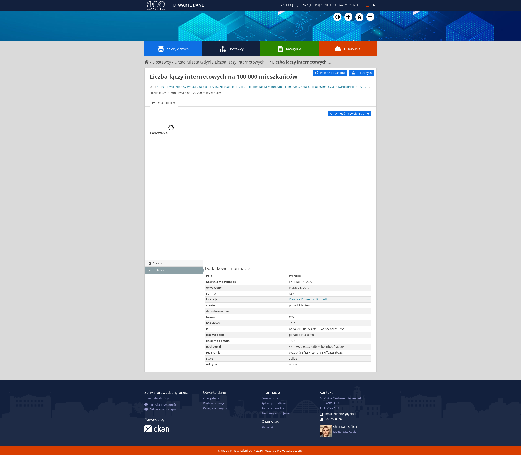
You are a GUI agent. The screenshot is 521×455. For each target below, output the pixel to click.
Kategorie (293, 49)
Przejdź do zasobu (332, 73)
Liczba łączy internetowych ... (242, 62)
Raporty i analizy (272, 408)
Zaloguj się (289, 5)
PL (367, 5)
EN (373, 5)
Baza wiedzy (269, 398)
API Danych (364, 73)
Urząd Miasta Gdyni (192, 62)
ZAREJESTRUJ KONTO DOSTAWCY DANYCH (330, 5)
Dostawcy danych (215, 403)
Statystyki (267, 427)
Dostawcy (236, 49)
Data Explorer (165, 103)
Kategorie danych (215, 408)
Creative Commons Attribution (309, 299)
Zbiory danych (177, 49)
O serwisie (352, 49)
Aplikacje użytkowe (274, 403)
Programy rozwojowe (275, 413)
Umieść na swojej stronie (351, 113)
